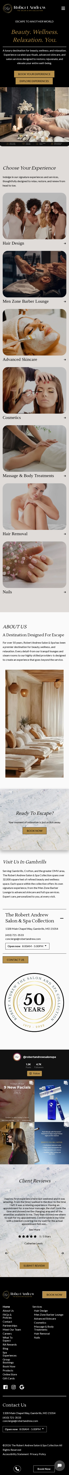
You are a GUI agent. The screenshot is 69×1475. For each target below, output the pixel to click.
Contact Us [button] (15, 959)
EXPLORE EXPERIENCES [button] (34, 81)
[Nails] (34, 564)
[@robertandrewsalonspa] (17, 1057)
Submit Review (34, 1265)
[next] (62, 1253)
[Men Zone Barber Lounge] (34, 274)
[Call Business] (17, 1469)
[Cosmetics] (34, 390)
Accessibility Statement (16, 1454)
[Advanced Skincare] (34, 332)
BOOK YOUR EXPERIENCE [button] (34, 74)
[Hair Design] (34, 216)
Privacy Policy (38, 1454)
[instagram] (13, 1387)
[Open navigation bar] (63, 8)
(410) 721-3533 (14, 935)
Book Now (54, 1294)
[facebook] (5, 1387)
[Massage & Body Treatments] (34, 448)
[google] (22, 1387)
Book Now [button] (34, 830)
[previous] (6, 1253)
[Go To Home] (24, 8)
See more (34, 1229)
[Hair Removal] (34, 506)
